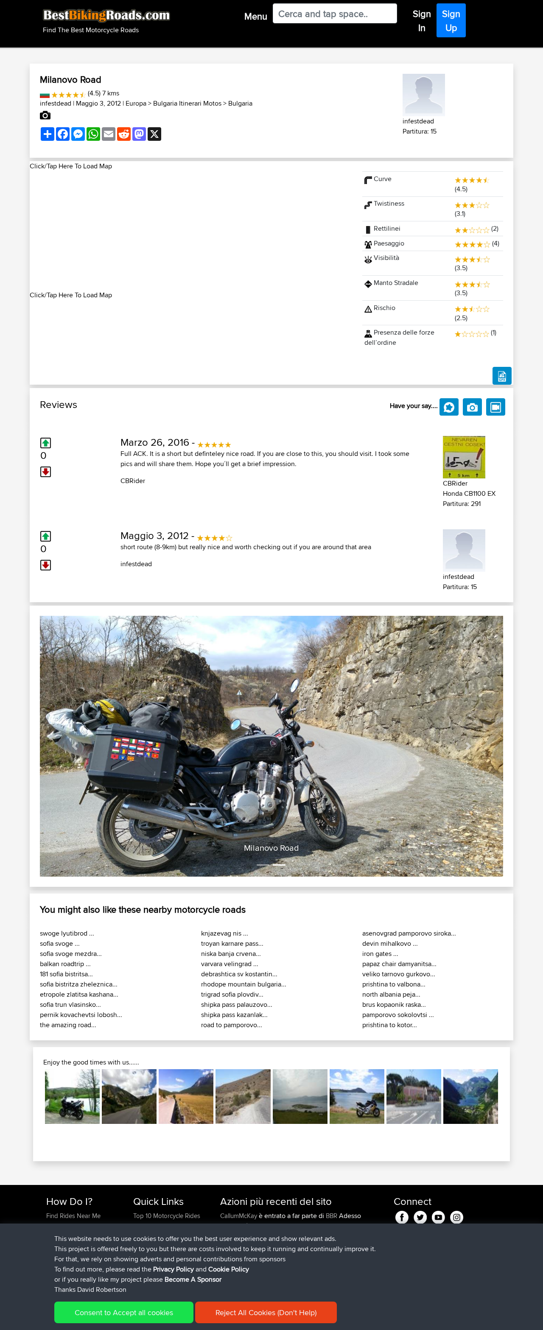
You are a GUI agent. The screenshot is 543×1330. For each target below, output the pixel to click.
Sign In (422, 20)
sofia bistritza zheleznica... (79, 984)
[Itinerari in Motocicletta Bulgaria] (45, 93)
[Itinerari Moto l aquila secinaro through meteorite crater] (186, 1096)
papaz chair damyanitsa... (399, 964)
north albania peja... (391, 994)
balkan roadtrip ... (65, 964)
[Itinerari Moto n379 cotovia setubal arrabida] (413, 1096)
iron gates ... (380, 953)
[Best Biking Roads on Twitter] (420, 1216)
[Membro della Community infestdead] (424, 93)
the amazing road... (68, 1025)
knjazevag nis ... (224, 933)
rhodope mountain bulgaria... (243, 984)
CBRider (132, 481)
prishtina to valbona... (393, 984)
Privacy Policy (173, 1269)
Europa (136, 103)
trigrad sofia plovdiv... (232, 994)
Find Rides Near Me (73, 1215)
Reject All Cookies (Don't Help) (266, 1312)
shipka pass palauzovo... (236, 1004)
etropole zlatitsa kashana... (79, 994)
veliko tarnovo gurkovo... (398, 974)
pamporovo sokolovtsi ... (398, 1015)
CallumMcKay (239, 1215)
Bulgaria (240, 103)
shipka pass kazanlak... (234, 1015)
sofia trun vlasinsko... (70, 1004)
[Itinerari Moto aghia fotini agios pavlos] (243, 1096)
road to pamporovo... (231, 1025)
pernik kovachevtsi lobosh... (81, 1015)
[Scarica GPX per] (502, 376)
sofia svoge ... (60, 943)
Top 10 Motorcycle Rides (166, 1215)
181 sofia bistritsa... (66, 974)
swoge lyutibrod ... (67, 933)
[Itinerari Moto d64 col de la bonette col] (129, 1096)
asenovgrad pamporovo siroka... (409, 933)
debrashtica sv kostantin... (239, 974)
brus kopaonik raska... (394, 1004)
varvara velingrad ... (229, 964)
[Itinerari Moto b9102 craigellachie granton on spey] (72, 1096)
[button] (74, 746)
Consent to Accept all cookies (124, 1312)
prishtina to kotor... (389, 1025)
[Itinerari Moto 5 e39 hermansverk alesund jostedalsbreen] (470, 1096)
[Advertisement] (191, 230)
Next (510, 1096)
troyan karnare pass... (232, 943)
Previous (32, 1096)
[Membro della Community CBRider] (464, 456)
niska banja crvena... (231, 953)
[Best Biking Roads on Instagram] (456, 1216)
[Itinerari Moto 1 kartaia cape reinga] (357, 1096)
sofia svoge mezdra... (71, 953)
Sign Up (451, 20)
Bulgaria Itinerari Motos (187, 103)
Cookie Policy (228, 1269)
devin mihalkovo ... (390, 943)
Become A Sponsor (193, 1279)
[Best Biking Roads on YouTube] (438, 1216)
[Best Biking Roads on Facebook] (402, 1216)
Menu (255, 16)
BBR (331, 1215)
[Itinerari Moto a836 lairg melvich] (300, 1096)
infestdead (55, 103)
